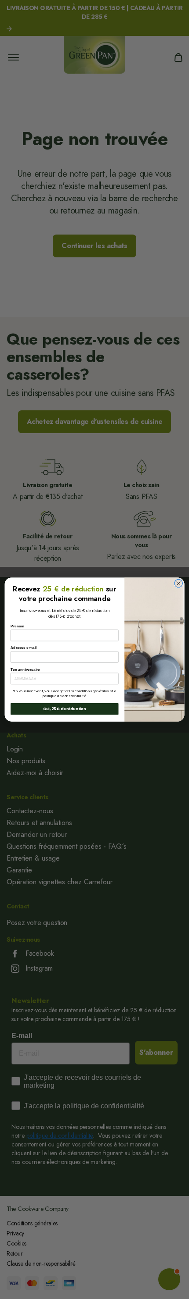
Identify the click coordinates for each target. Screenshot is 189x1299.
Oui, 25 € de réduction (64, 709)
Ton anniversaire (25, 669)
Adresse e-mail (23, 648)
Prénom (17, 626)
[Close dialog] (178, 583)
